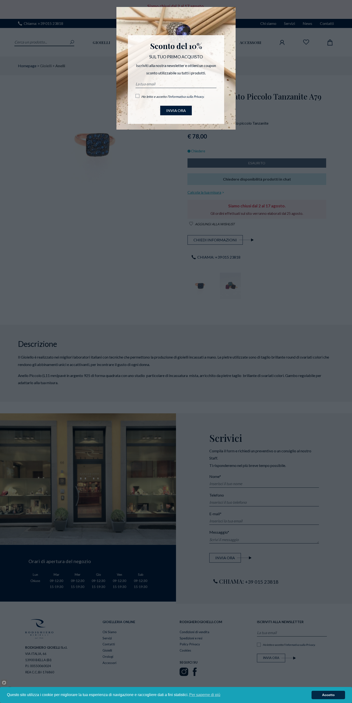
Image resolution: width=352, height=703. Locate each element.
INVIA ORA (176, 110)
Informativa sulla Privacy (186, 97)
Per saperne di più (204, 695)
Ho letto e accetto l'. (172, 97)
